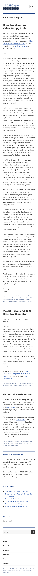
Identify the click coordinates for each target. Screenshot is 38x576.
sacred (10, 301)
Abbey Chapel (23, 383)
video (30, 385)
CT (3, 385)
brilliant (29, 296)
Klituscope (5, 569)
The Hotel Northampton (17, 394)
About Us (6, 546)
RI (27, 385)
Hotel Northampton (20, 46)
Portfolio (6, 554)
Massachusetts (23, 443)
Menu (32, 6)
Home (5, 541)
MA (17, 385)
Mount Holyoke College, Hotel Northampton (17, 312)
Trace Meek (30, 569)
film (27, 298)
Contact (5, 563)
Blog (4, 559)
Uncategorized (15, 296)
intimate (16, 299)
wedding (14, 301)
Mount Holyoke (22, 385)
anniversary (23, 296)
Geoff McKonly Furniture (13, 499)
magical (28, 299)
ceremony (5, 298)
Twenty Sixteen (16, 570)
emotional (20, 298)
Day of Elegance (13, 298)
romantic (5, 301)
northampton (15, 445)
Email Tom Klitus (14, 569)
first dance (31, 298)
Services (6, 550)
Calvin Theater (11, 407)
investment (22, 299)
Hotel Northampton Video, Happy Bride (15, 27)
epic (24, 298)
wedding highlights (22, 301)
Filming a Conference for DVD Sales (16, 506)
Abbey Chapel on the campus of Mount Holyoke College (17, 373)
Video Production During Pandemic (16, 491)
